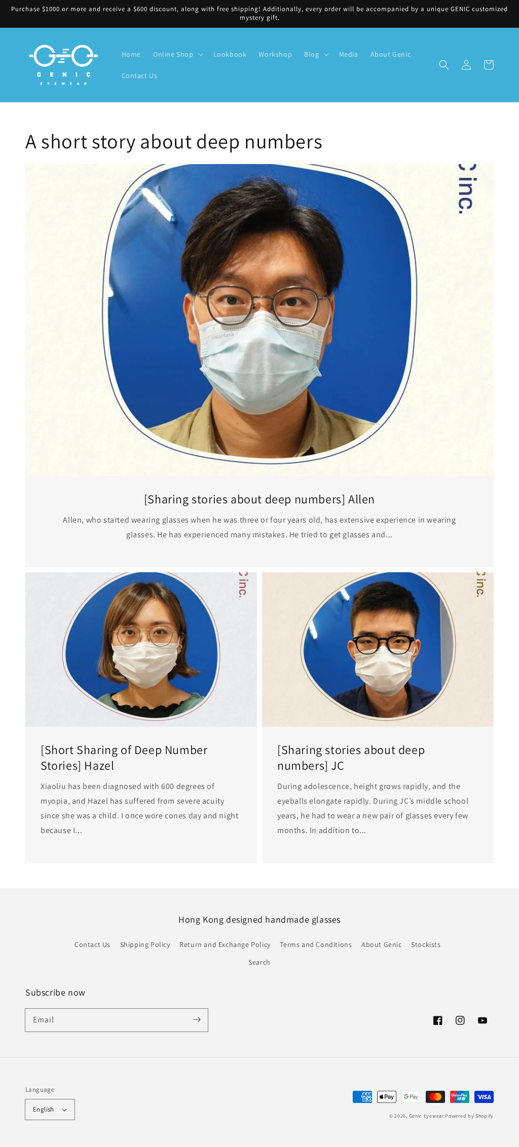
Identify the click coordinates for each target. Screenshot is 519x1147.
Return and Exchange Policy (225, 944)
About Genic (381, 944)
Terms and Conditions (316, 944)
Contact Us (92, 944)
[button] (444, 65)
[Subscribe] (197, 1020)
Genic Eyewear (426, 1116)
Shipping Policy (145, 944)
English (43, 1109)
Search (259, 962)
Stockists (425, 944)
